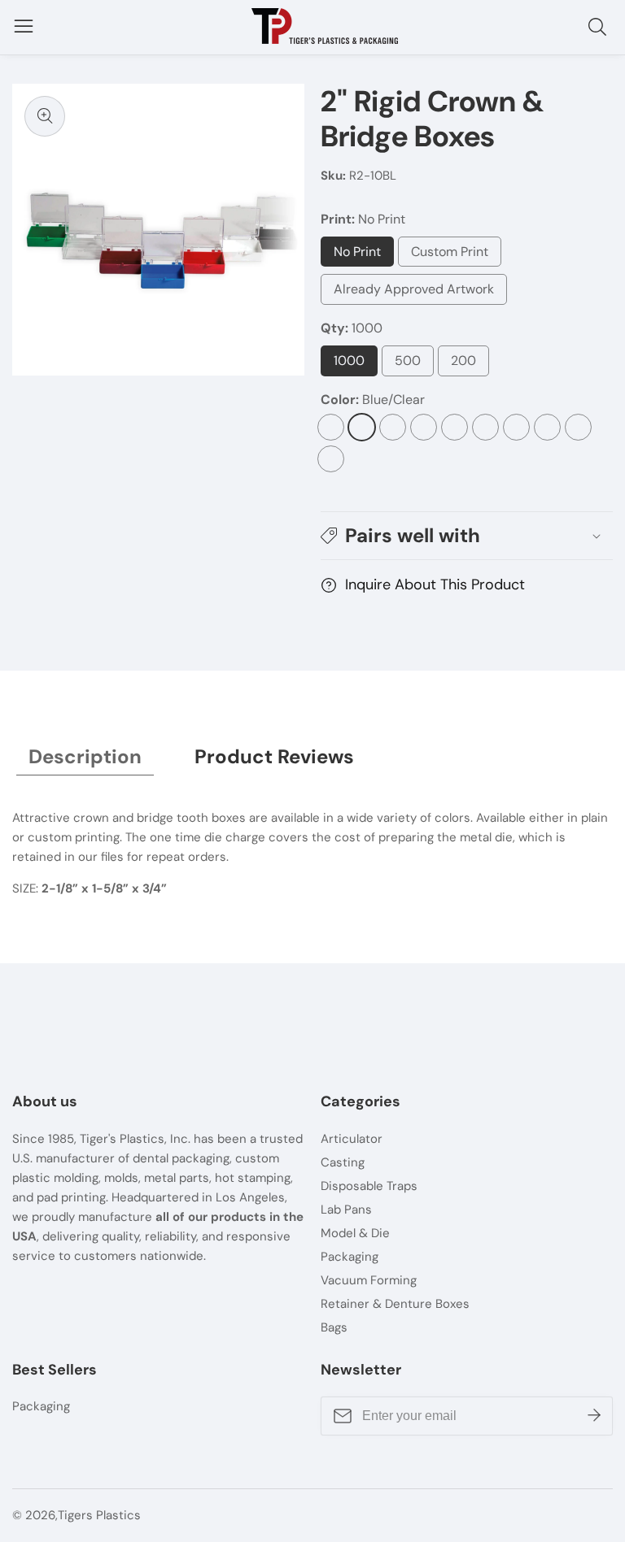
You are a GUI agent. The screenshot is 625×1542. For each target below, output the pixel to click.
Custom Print (453, 255)
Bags (334, 1327)
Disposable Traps (369, 1186)
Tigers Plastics (99, 1515)
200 (469, 364)
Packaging (349, 1257)
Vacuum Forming (369, 1280)
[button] (467, 536)
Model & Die (355, 1233)
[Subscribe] (594, 1416)
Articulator (351, 1139)
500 (414, 364)
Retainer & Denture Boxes (395, 1304)
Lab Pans (346, 1209)
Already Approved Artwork (414, 292)
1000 (356, 364)
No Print (359, 255)
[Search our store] (600, 26)
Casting (343, 1162)
